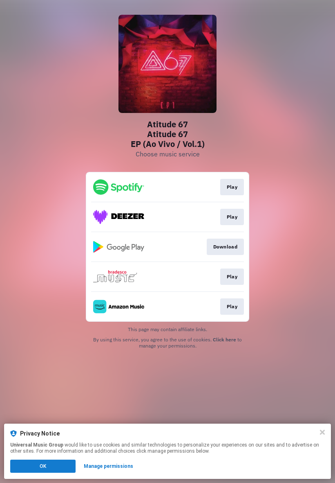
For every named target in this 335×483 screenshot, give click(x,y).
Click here (224, 339)
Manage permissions (108, 466)
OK (43, 466)
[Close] (322, 432)
